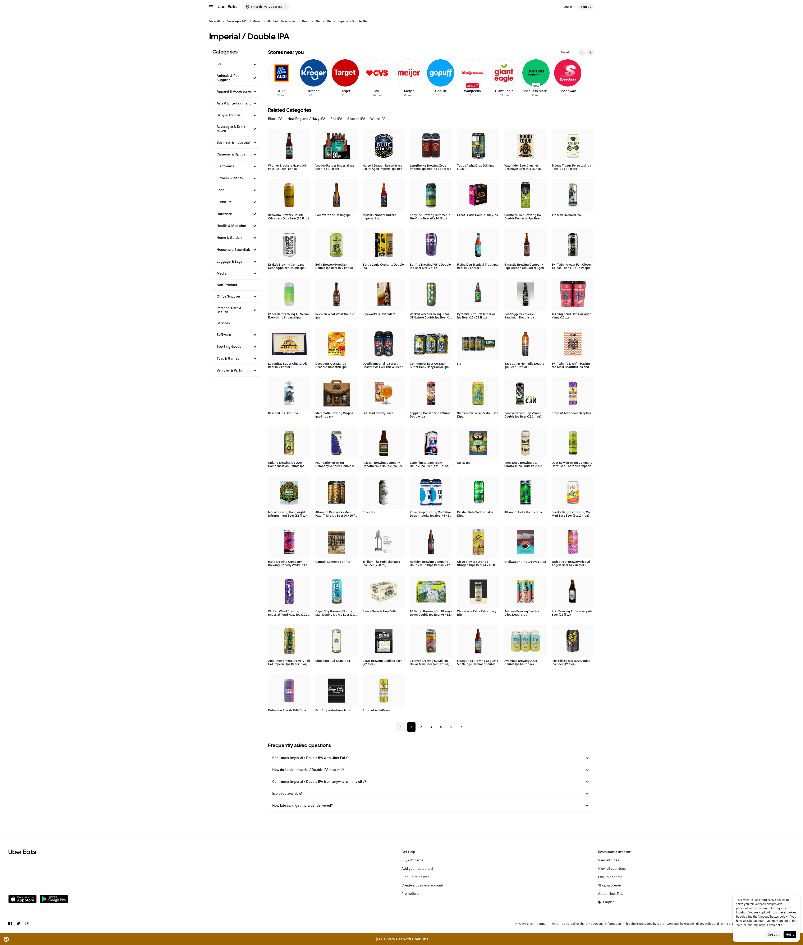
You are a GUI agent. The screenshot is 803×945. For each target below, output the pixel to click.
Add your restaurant (417, 869)
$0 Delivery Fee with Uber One (402, 939)
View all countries (612, 869)
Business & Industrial (233, 142)
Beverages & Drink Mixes (243, 21)
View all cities (608, 860)
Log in (568, 6)
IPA (328, 21)
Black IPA (275, 119)
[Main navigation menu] (211, 7)
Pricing (553, 923)
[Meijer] (408, 79)
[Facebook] (10, 924)
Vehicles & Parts (229, 370)
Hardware (224, 214)
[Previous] (582, 52)
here (779, 925)
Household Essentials (234, 250)
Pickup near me (610, 877)
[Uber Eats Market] (536, 79)
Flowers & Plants (230, 178)
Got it (790, 934)
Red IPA (336, 119)
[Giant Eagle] (504, 79)
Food (221, 190)
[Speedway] (567, 79)
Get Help (408, 852)
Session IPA (356, 119)
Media (221, 273)
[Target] (345, 79)
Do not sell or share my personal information (591, 923)
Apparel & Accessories (234, 91)
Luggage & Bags (229, 262)
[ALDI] (281, 79)
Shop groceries (610, 885)
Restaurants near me (614, 852)
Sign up (586, 6)
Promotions (410, 894)
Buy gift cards (412, 860)
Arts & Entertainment (234, 103)
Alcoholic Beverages (281, 21)
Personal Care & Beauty (229, 310)
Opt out (773, 934)
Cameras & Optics (231, 154)
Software (224, 335)
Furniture (224, 202)
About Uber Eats (611, 894)
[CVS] (377, 79)
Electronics (225, 166)
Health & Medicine (231, 226)
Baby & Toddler (228, 115)
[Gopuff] (440, 79)
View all (214, 21)
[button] (236, 64)
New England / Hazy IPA (306, 119)
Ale (317, 21)
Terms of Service (730, 923)
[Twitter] (18, 924)
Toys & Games (228, 358)
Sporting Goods (229, 347)
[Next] (590, 52)
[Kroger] (313, 79)
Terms (541, 923)
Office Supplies (229, 296)
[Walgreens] (472, 79)
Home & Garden (229, 238)
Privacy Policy (524, 923)
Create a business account (422, 885)
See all (565, 52)
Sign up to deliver (415, 877)
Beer (305, 21)
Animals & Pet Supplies (228, 78)
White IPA (378, 119)
